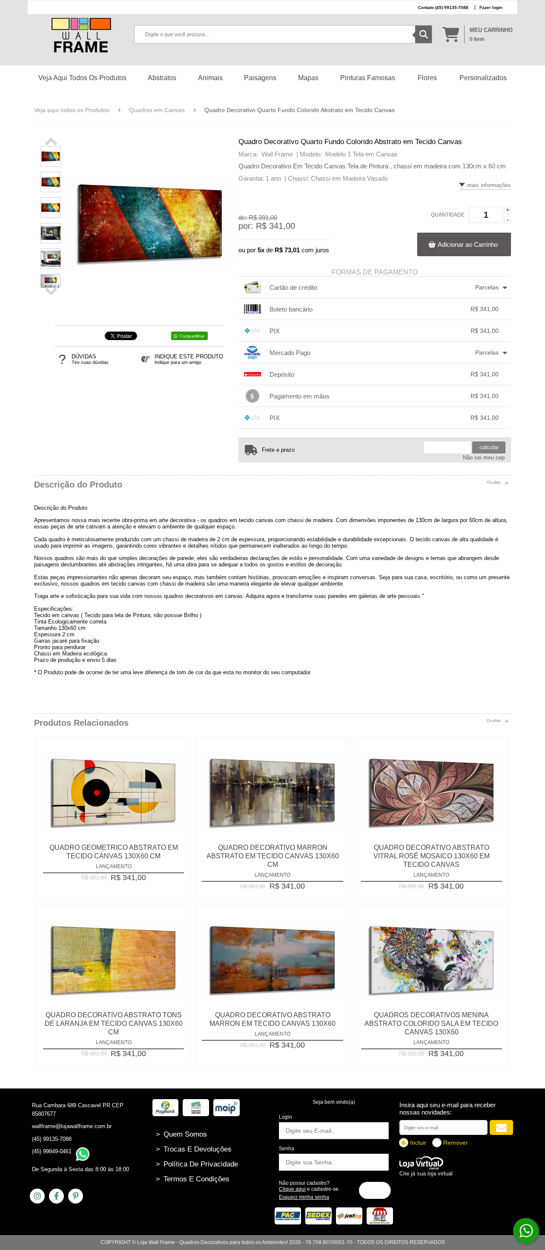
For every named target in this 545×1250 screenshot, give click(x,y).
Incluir (418, 1142)
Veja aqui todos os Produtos (71, 110)
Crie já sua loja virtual (426, 1173)
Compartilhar (192, 336)
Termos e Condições (192, 1179)
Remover (455, 1142)
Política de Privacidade (197, 1164)
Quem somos (181, 1134)
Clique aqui (292, 1189)
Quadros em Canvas (157, 110)
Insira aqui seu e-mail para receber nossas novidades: (447, 1108)
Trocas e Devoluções (194, 1149)
